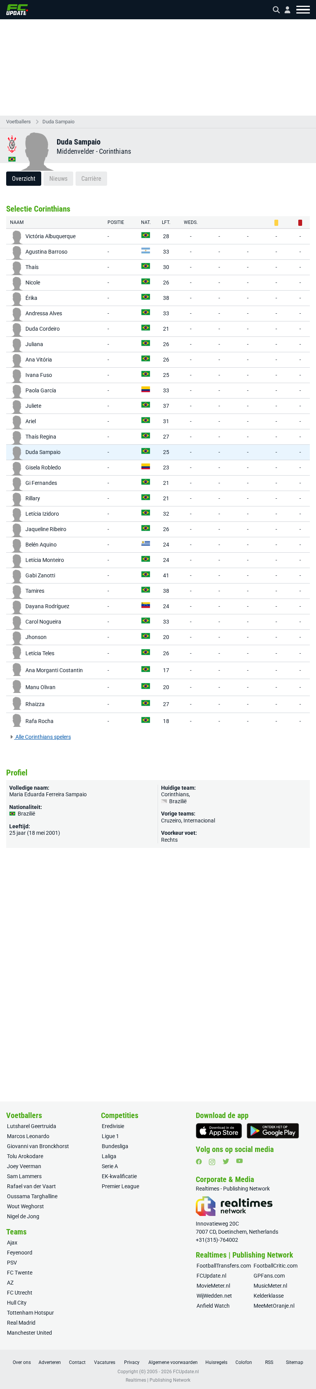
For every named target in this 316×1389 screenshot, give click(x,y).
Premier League (120, 1186)
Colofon (243, 1362)
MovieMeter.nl (213, 1286)
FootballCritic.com (276, 1266)
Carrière (91, 178)
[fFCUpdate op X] (225, 1161)
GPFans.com (269, 1276)
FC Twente (19, 1273)
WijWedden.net (214, 1296)
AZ (10, 1283)
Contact (77, 1362)
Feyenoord (19, 1252)
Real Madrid (21, 1323)
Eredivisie (113, 1126)
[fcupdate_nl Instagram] (212, 1162)
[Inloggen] (284, 9)
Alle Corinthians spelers (42, 737)
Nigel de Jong (23, 1216)
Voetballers (18, 121)
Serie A (110, 1166)
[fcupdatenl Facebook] (199, 1161)
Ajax (12, 1242)
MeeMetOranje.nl (274, 1306)
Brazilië (177, 801)
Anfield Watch (213, 1306)
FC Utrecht (19, 1293)
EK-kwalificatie (119, 1176)
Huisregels (216, 1362)
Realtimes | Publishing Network (158, 1380)
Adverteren (50, 1362)
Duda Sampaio (58, 121)
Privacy (132, 1362)
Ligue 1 (110, 1136)
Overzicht (23, 178)
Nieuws (58, 178)
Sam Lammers (24, 1176)
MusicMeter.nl (270, 1286)
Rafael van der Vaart (31, 1186)
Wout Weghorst (25, 1206)
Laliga (109, 1156)
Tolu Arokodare (25, 1156)
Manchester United (29, 1333)
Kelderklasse (269, 1296)
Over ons (22, 1362)
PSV (12, 1263)
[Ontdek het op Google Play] (273, 1130)
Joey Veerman (24, 1166)
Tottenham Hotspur (30, 1313)
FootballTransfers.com (224, 1266)
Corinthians (115, 151)
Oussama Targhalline (32, 1196)
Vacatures (104, 1362)
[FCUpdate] (17, 9)
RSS (269, 1362)
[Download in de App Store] (219, 1130)
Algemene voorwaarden (173, 1362)
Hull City (17, 1303)
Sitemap (294, 1362)
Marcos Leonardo (28, 1136)
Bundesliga (115, 1146)
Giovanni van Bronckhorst (38, 1146)
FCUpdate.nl (211, 1276)
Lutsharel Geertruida (31, 1126)
